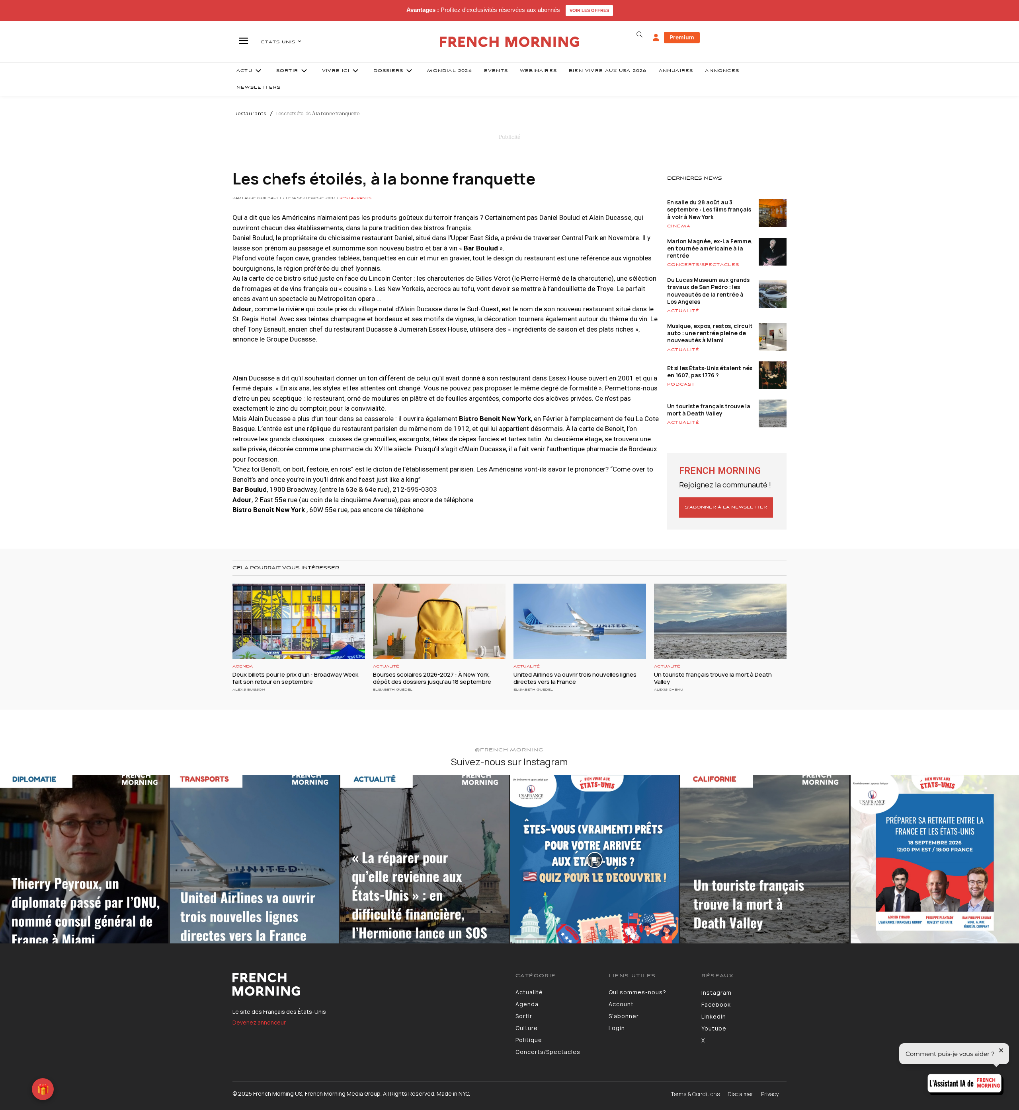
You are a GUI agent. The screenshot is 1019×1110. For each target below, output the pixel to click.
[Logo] (368, 984)
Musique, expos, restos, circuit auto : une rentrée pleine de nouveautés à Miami (710, 333)
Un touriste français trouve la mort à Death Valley (708, 409)
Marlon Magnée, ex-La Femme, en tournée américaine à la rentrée (710, 248)
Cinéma (679, 226)
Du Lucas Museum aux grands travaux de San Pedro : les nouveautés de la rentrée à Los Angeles (708, 290)
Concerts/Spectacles (703, 264)
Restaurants (250, 113)
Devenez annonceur (259, 1022)
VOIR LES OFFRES (589, 10)
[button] (639, 34)
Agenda (242, 666)
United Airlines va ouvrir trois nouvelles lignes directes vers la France (574, 678)
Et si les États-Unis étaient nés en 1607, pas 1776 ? (709, 371)
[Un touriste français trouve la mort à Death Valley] (720, 621)
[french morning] (509, 42)
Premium (682, 37)
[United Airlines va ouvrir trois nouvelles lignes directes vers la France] (579, 621)
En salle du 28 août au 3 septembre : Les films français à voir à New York (709, 209)
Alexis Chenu (668, 689)
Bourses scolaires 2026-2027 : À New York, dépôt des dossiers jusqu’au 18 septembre (432, 678)
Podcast (681, 384)
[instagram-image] (84, 859)
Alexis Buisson (248, 689)
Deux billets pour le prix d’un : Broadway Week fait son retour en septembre (295, 678)
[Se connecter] (656, 37)
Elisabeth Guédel (392, 689)
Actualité (683, 311)
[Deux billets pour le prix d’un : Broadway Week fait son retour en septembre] (298, 621)
